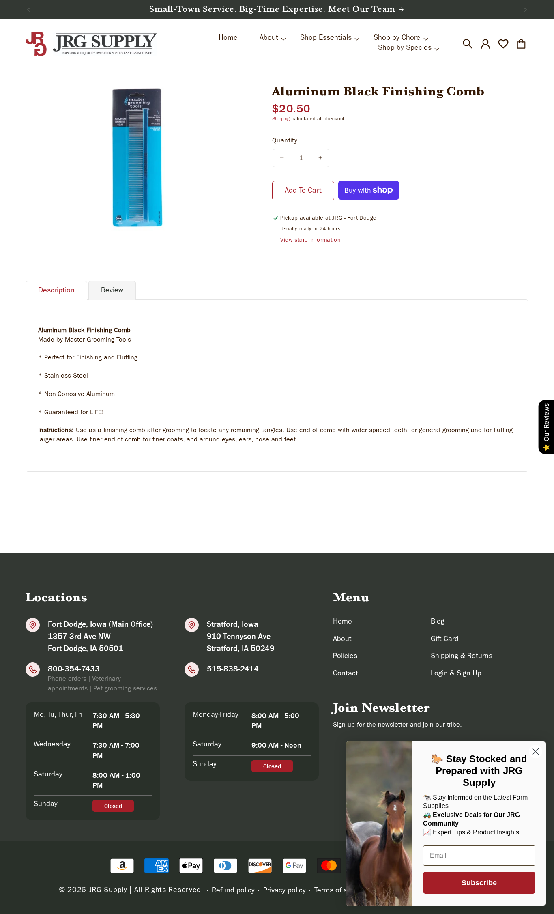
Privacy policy (284, 891)
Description (56, 291)
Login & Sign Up (456, 674)
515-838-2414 (233, 668)
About (342, 639)
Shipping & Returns (461, 656)
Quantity (284, 141)
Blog (437, 622)
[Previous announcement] (28, 9)
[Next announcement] (526, 9)
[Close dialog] (535, 751)
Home (342, 622)
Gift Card (445, 639)
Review (112, 291)
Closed (113, 805)
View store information (310, 240)
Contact (345, 674)
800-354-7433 (74, 668)
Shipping (281, 119)
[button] (468, 44)
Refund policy (233, 891)
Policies (345, 656)
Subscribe (479, 883)
